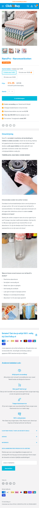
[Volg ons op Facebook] (3, 483)
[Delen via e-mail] (14, 125)
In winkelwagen (19, 98)
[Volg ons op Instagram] (6, 483)
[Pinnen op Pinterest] (6, 125)
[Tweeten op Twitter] (10, 125)
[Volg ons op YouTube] (14, 483)
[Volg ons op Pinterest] (10, 483)
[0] (35, 6)
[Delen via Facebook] (3, 125)
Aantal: (4, 91)
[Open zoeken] (28, 6)
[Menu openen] (3, 6)
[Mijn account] (32, 6)
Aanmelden (8, 468)
